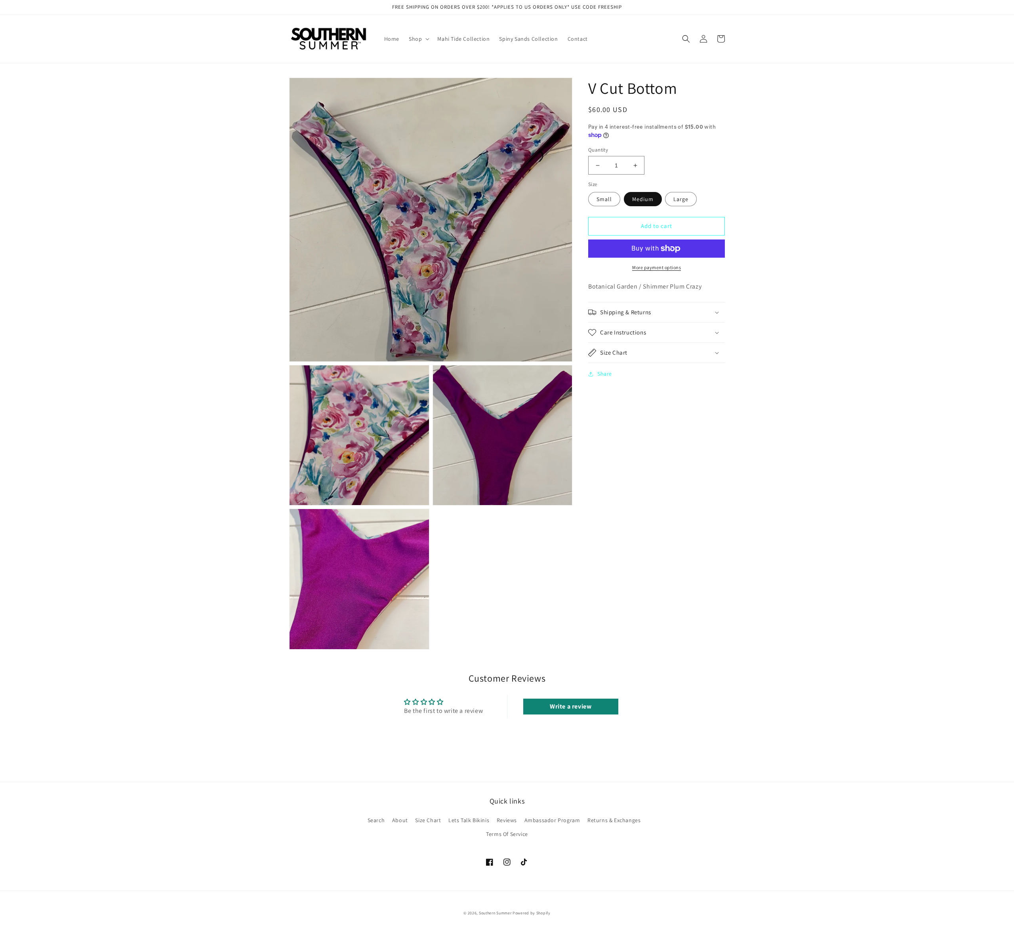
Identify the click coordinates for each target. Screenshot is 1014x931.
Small (604, 199)
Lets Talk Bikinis (468, 820)
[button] (418, 38)
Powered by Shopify (532, 913)
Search (376, 820)
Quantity (598, 149)
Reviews (507, 820)
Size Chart (428, 820)
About (400, 820)
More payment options (656, 267)
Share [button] (604, 373)
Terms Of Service (507, 834)
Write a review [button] (570, 706)
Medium (643, 199)
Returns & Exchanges (613, 820)
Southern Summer (495, 913)
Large (680, 199)
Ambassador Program (552, 820)
